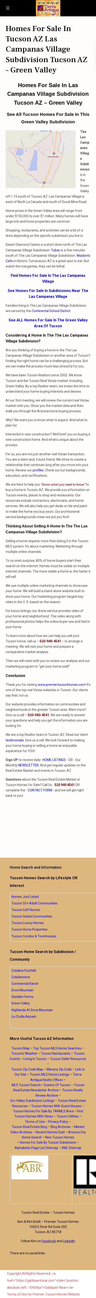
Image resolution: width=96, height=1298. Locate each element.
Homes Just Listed (25, 897)
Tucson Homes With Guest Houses (56, 1106)
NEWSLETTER (28, 765)
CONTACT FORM (40, 790)
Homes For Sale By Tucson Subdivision (48, 1142)
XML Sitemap (71, 1148)
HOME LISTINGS (54, 760)
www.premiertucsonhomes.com (61, 684)
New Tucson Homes (59, 1137)
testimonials (15, 740)
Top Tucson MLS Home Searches (57, 1048)
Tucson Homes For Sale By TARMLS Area (43, 1111)
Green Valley (20, 1003)
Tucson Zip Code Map (27, 1069)
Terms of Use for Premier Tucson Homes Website (43, 1294)
